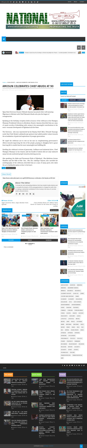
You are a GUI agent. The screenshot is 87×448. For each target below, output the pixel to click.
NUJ (62, 330)
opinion (63, 332)
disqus (30, 240)
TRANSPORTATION (77, 355)
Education (79, 299)
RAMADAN (77, 341)
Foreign (70, 310)
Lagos (78, 316)
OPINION (77, 332)
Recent (64, 100)
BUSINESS (78, 290)
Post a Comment (8, 247)
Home (69, 1)
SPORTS (68, 43)
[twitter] (13, 2)
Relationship (73, 344)
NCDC (82, 324)
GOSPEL (69, 313)
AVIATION (72, 285)
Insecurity (64, 316)
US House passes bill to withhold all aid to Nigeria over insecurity (76, 141)
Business (70, 290)
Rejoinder (64, 344)
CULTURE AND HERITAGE (29, 43)
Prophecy (70, 341)
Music (73, 321)
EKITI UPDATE (77, 302)
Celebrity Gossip (66, 293)
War (62, 358)
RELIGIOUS (52, 43)
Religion (81, 344)
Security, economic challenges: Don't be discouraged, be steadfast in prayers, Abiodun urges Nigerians (47, 430)
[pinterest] (19, 2)
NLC (83, 327)
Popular (73, 100)
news (68, 327)
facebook (48, 240)
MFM (68, 321)
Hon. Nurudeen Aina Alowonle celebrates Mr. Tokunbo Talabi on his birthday (76, 271)
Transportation (66, 355)
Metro (76, 52)
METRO (63, 321)
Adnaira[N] (81, 186)
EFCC (70, 302)
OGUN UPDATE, (22, 90)
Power (63, 341)
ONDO (82, 330)
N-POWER (79, 321)
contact (82, 1)
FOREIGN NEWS (79, 310)
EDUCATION (75, 43)
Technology (64, 352)
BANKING (63, 288)
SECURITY (60, 43)
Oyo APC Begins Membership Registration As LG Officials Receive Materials (19, 403)
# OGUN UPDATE (11, 168)
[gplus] (16, 2)
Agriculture (64, 285)
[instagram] (34, 2)
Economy (63, 299)
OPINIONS (64, 335)
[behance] (31, 2)
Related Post (7, 210)
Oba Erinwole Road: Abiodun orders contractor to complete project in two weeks (29, 230)
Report (70, 346)
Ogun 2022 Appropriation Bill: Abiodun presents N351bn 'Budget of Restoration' (10, 230)
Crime (82, 293)
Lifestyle (63, 318)
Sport (70, 349)
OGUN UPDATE (11, 82)
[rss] (28, 2)
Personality (64, 338)
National (68, 324)
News (15, 52)
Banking (79, 285)
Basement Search (73, 288)
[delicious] (37, 2)
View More (55, 210)
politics (72, 338)
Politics (79, 338)
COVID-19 (75, 293)
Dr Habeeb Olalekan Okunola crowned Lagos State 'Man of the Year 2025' (75, 262)
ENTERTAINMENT (15, 43)
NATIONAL (76, 324)
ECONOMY (71, 299)
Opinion (70, 332)
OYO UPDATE (72, 335)
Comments (81, 100)
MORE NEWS (42, 43)
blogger (11, 240)
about (75, 1)
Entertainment (65, 304)
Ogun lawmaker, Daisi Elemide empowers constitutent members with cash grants (48, 230)
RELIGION (63, 346)
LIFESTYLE (71, 318)
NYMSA (67, 330)
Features (76, 307)
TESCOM (72, 352)
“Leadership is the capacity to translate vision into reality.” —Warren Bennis (74, 406)
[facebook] (11, 2)
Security (77, 346)
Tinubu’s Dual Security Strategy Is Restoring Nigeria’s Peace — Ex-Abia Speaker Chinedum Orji (42, 52)
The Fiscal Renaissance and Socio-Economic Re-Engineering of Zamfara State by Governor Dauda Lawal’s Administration (74, 394)
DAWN (77, 296)
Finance (63, 310)
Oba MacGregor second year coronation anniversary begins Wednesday (76, 252)
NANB (62, 324)
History (81, 313)
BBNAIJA (63, 290)
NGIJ (78, 327)
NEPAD (63, 327)
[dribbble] (25, 2)
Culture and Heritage (67, 296)
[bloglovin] (22, 2)
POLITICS (5, 43)
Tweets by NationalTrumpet (68, 96)
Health (75, 313)
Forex (63, 313)
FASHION (68, 307)
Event (62, 307)
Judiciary (72, 316)
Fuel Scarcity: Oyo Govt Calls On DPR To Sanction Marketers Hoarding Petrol (19, 381)
